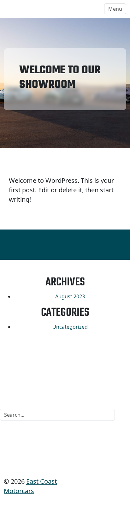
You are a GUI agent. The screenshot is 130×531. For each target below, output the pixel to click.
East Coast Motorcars (35, 8)
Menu (115, 8)
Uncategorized (70, 326)
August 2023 (70, 296)
